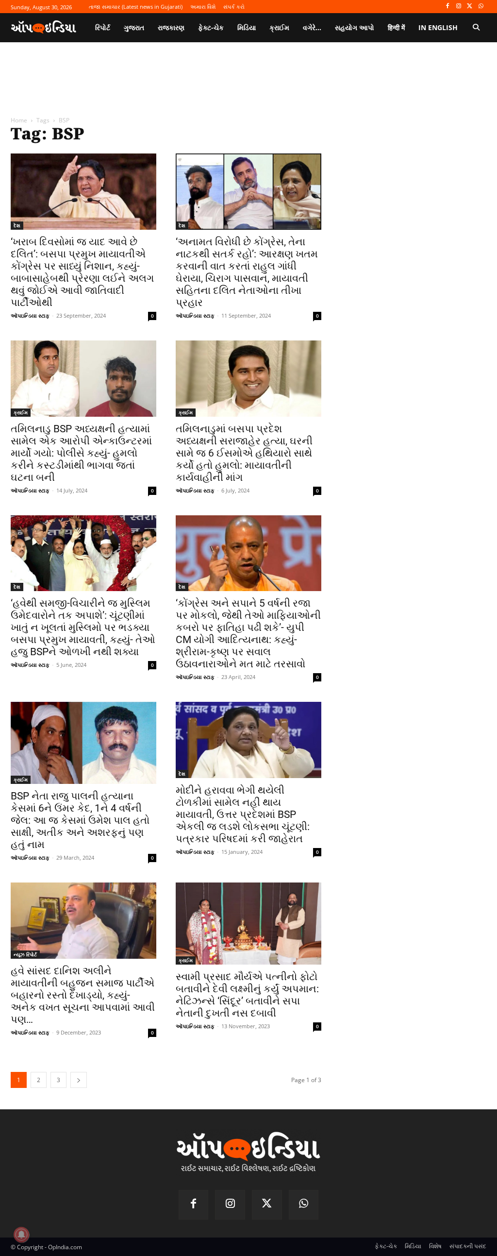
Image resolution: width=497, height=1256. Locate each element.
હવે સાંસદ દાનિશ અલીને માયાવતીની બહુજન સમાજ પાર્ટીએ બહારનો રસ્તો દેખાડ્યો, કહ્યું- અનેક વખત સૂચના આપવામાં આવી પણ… (83, 995)
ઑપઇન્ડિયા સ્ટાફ (30, 315)
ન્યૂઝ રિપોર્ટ (25, 954)
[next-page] (78, 1080)
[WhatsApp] (480, 6)
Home (19, 120)
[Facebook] (447, 6)
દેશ (17, 225)
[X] (469, 6)
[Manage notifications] (21, 1234)
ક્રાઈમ (21, 412)
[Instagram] (458, 6)
